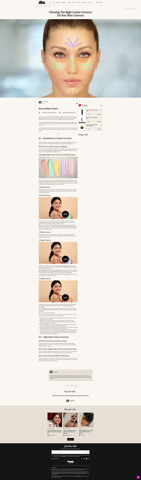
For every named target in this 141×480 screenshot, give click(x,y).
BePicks (78, 2)
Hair (54, 2)
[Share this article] (66, 385)
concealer (60, 150)
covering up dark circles (67, 305)
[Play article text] (133, 8)
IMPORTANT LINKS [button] (55, 458)
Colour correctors (42, 122)
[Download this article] (131, 8)
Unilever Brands (63, 456)
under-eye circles (62, 235)
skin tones (44, 191)
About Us (89, 2)
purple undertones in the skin (48, 305)
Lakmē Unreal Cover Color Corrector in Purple (50, 270)
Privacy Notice (77, 456)
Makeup (58, 2)
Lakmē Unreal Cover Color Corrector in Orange (53, 308)
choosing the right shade (59, 180)
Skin (50, 2)
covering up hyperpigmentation (62, 265)
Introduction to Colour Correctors (49, 112)
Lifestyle (69, 2)
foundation (67, 274)
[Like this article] (126, 8)
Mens (74, 2)
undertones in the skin (69, 234)
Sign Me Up (86, 452)
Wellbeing (64, 2)
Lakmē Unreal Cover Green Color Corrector (60, 225)
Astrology (84, 2)
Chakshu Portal (78, 476)
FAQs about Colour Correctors (69, 112)
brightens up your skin (55, 272)
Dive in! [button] (70, 439)
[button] (128, 8)
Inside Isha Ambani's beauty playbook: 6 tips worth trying (69, 396)
